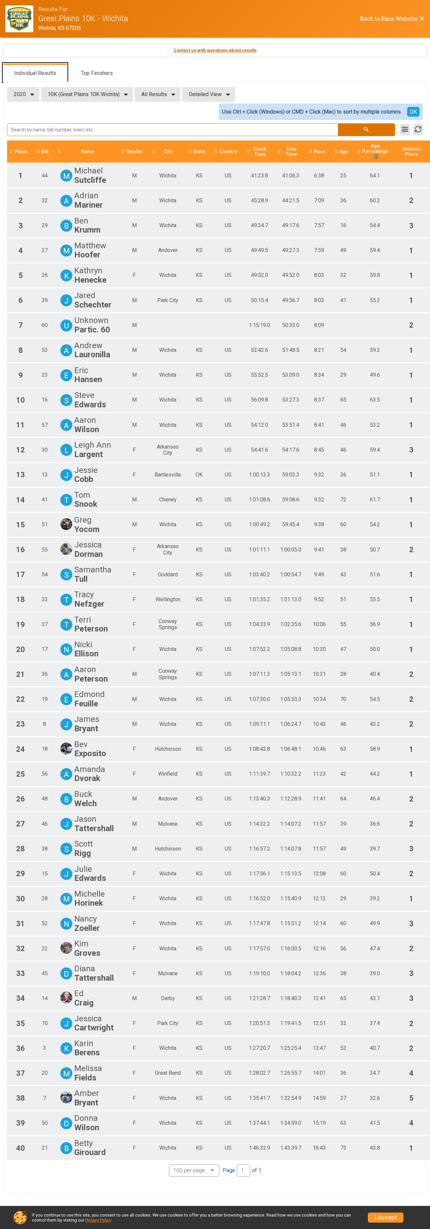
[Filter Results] (405, 129)
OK (413, 112)
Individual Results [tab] (35, 73)
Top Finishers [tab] (97, 73)
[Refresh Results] (418, 129)
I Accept (386, 1217)
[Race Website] (21, 18)
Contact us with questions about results (215, 50)
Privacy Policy (98, 1220)
